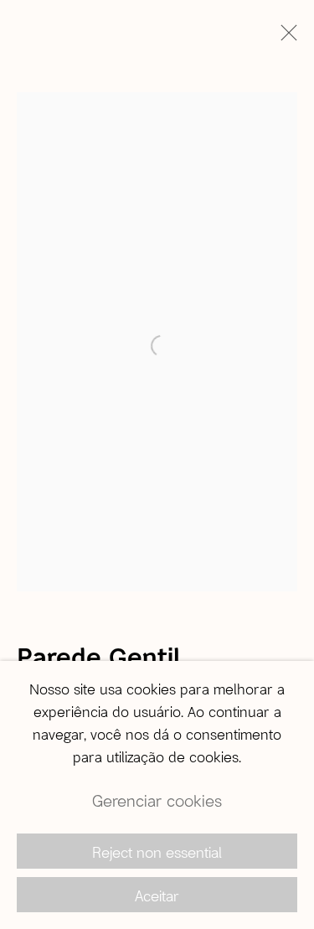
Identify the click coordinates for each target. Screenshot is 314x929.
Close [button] (284, 37)
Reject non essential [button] (157, 852)
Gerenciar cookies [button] (157, 800)
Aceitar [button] (157, 895)
